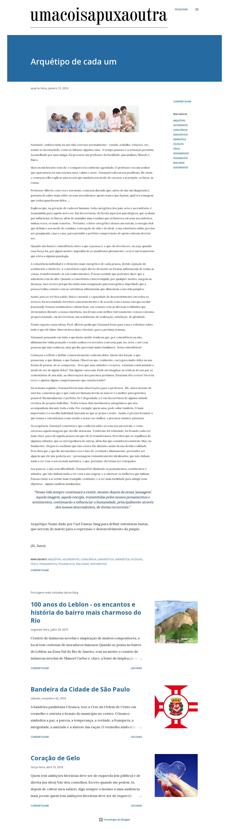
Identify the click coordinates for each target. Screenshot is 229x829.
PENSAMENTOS (181, 153)
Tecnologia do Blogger (116, 819)
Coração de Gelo (55, 758)
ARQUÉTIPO (179, 120)
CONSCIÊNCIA (180, 129)
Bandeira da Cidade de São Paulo (80, 689)
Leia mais (136, 668)
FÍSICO (176, 148)
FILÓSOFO (178, 144)
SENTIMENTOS (180, 167)
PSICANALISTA (180, 158)
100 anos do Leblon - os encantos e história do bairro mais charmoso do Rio (86, 612)
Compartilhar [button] (182, 101)
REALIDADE (178, 162)
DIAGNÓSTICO (180, 134)
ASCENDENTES (180, 125)
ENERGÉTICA (179, 139)
